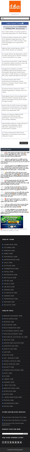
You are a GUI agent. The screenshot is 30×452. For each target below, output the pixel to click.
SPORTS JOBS (8, 394)
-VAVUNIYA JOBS (9, 287)
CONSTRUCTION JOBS (11, 346)
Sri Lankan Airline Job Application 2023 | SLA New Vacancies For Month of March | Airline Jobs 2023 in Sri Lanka (14, 55)
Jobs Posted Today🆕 (15, 23)
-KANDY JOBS (8, 253)
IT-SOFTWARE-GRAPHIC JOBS (13, 331)
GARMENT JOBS (9, 382)
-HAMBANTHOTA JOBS (11, 268)
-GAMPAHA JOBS (9, 250)
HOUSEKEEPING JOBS (11, 403)
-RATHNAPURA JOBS (10, 274)
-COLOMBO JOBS (9, 247)
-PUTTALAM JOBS (9, 265)
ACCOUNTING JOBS (10, 325)
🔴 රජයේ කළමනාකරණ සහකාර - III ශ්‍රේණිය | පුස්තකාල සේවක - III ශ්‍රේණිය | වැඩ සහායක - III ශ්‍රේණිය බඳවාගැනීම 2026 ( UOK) (14, 200)
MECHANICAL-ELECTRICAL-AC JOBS (16, 337)
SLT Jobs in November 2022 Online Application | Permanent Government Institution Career (14, 134)
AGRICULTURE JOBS (10, 349)
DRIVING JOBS (8, 355)
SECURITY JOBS (9, 367)
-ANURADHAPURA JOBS (12, 259)
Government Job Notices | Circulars (15, 420)
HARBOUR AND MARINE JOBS (14, 370)
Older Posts (24, 143)
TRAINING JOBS (9, 322)
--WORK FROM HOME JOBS (13, 397)
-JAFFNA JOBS (8, 280)
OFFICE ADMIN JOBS (11, 319)
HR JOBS (7, 376)
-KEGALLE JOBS (9, 283)
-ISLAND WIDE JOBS (10, 244)
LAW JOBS (7, 352)
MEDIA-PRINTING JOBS (11, 364)
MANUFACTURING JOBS (11, 388)
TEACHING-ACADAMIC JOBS (13, 334)
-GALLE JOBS (8, 262)
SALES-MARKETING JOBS (12, 328)
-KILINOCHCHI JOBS (10, 293)
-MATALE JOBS (8, 271)
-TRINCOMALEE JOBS (11, 299)
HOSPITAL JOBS (9, 340)
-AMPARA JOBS (9, 290)
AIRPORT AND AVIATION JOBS (14, 343)
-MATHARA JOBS (9, 302)
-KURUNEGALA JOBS (10, 256)
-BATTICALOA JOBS (10, 277)
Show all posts (20, 28)
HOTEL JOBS (8, 373)
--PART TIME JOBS (10, 385)
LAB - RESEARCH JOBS (11, 358)
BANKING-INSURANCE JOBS (13, 316)
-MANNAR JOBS (9, 296)
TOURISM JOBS (9, 400)
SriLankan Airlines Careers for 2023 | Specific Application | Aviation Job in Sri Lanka (14, 90)
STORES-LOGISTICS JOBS (12, 361)
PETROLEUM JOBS (10, 391)
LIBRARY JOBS (8, 379)
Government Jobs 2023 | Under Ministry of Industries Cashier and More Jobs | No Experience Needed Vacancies (15, 63)
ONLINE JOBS (8, 406)
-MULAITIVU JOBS (10, 305)
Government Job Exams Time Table (15, 417)
